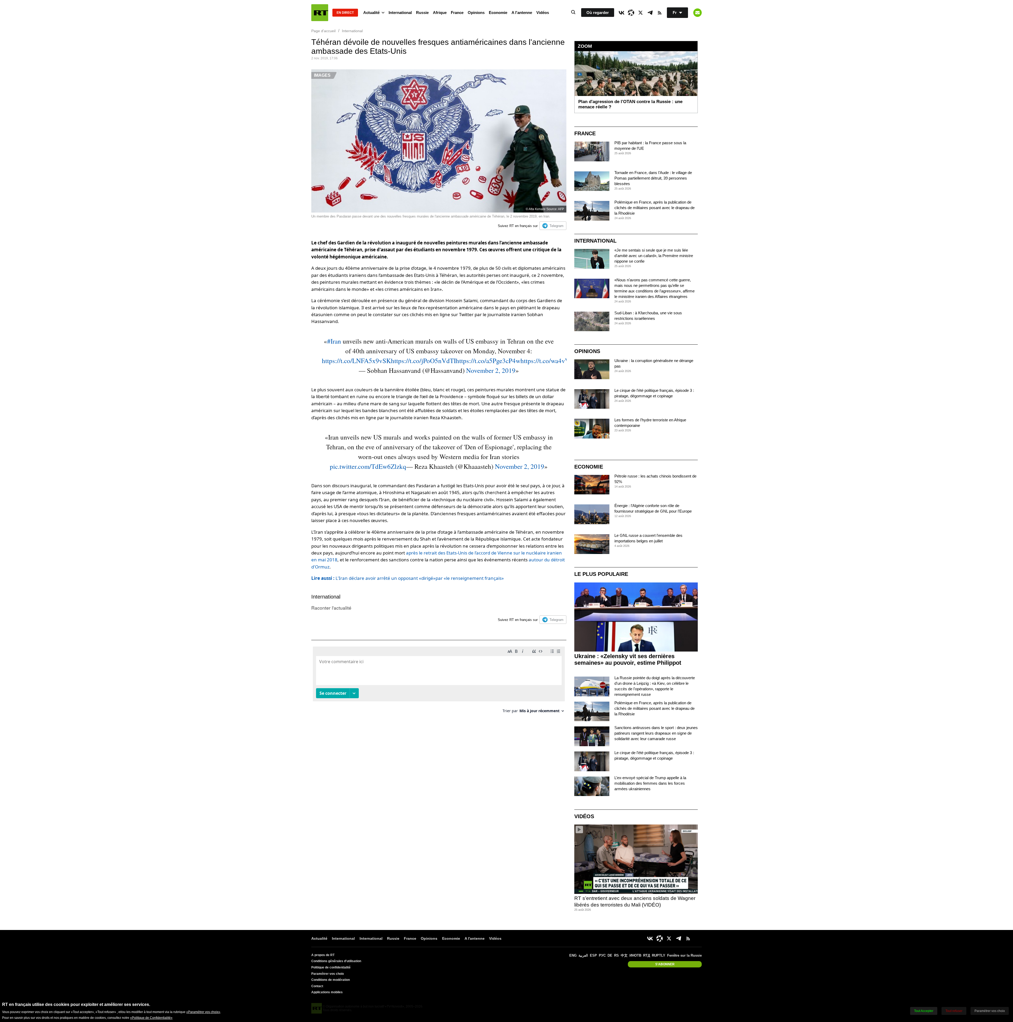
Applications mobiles (327, 992)
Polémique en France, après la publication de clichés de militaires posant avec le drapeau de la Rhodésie (654, 207)
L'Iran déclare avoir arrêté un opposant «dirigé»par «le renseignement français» (407, 578)
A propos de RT (323, 955)
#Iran (334, 341)
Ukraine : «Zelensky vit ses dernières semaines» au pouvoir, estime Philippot (627, 659)
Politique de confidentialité (331, 967)
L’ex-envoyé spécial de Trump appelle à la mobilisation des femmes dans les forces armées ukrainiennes (650, 783)
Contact (317, 986)
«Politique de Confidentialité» (151, 1018)
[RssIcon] (659, 12)
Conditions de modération (330, 980)
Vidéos (542, 12)
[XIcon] (640, 12)
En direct (345, 13)
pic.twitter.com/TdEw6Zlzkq (368, 466)
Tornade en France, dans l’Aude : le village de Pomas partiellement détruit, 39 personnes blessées (653, 178)
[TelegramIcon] (650, 12)
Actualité (371, 12)
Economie (498, 12)
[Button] (697, 12)
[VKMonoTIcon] (621, 12)
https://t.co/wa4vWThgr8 (554, 360)
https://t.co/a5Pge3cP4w (488, 360)
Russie (422, 12)
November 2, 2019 (490, 370)
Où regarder (597, 12)
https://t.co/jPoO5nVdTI (423, 360)
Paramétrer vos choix (327, 974)
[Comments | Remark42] (438, 682)
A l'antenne (522, 12)
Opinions (476, 12)
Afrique (440, 12)
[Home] (319, 12)
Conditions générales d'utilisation (336, 961)
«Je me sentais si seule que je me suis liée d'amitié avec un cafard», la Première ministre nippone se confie (653, 255)
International (400, 12)
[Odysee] (631, 12)
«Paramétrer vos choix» (203, 1012)
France (457, 12)
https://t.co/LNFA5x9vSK (356, 360)
